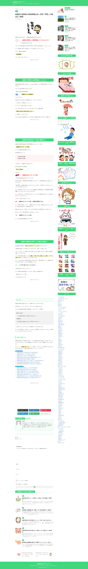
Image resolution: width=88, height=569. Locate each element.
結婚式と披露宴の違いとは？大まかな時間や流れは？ (28, 371)
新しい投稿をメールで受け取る (22, 484)
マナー (20, 438)
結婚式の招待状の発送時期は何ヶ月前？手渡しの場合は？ (28, 362)
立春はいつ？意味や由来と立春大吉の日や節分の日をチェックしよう (70, 19)
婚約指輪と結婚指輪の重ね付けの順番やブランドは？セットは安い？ (37, 542)
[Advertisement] (34, 68)
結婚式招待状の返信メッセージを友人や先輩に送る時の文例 (29, 375)
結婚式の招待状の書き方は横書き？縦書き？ (26, 358)
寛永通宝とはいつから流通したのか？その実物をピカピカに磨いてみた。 (70, 48)
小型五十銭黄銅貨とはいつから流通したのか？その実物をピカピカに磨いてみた (70, 29)
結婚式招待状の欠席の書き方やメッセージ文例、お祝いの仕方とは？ (37, 520)
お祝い (18, 438)
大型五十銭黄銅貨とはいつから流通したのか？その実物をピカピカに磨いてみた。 (70, 39)
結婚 (17, 437)
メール (17, 469)
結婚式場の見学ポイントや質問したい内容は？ (26, 354)
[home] (22, 428)
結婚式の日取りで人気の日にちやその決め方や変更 (27, 352)
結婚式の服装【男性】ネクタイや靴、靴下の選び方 (27, 367)
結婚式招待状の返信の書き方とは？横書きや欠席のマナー (28, 377)
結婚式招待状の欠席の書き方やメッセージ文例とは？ (28, 374)
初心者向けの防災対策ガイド (70, 9)
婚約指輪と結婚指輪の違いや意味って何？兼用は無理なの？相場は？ (37, 510)
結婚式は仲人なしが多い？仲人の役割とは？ (26, 355)
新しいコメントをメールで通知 (22, 480)
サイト (17, 474)
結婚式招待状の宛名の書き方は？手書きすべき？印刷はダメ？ (29, 363)
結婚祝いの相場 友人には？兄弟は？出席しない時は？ (28, 372)
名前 (17, 464)
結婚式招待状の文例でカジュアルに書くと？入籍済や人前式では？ (30, 360)
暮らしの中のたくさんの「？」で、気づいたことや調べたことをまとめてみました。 (44, 565)
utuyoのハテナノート (19, 2)
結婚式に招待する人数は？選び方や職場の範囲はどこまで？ (29, 357)
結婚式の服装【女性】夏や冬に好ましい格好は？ (27, 369)
